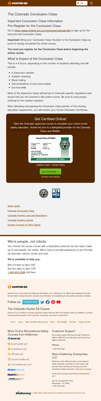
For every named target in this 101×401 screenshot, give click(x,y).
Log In (20, 322)
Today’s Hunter (84, 322)
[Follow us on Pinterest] (53, 302)
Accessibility (58, 393)
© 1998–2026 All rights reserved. (43, 393)
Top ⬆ (13, 322)
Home (52, 322)
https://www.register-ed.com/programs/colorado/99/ (43, 30)
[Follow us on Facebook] (48, 302)
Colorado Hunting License (20, 220)
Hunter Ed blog (30, 302)
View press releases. (84, 369)
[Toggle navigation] (91, 3)
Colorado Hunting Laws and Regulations (27, 215)
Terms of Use (80, 393)
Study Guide (14, 205)
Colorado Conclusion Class (21, 210)
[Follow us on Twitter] (42, 302)
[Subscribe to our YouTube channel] (58, 302)
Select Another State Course (36, 322)
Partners (72, 322)
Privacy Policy (68, 393)
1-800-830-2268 (16, 272)
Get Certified (50, 171)
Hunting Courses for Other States (24, 224)
